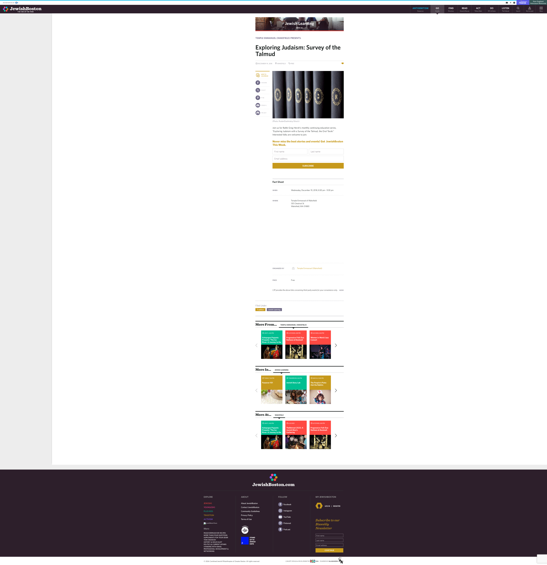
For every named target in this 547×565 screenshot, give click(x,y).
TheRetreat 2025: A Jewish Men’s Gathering (294, 430)
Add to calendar (264, 75)
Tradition (260, 310)
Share (264, 82)
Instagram (287, 511)
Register (336, 506)
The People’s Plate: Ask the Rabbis (319, 384)
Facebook (287, 504)
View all (299, 28)
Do (492, 9)
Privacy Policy (247, 515)
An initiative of (8, 3)
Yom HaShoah (210, 540)
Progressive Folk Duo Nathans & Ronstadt (295, 338)
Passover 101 (267, 383)
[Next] (335, 345)
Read (464, 9)
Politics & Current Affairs (215, 544)
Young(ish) (209, 507)
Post (263, 90)
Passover (208, 533)
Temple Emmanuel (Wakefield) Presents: (278, 38)
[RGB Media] (314, 561)
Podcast (286, 529)
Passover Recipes (219, 533)
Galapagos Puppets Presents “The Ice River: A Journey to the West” (271, 341)
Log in (327, 506)
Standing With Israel (213, 547)
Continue (329, 550)
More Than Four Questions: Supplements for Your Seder (216, 536)
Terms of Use (246, 519)
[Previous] (257, 345)
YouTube (287, 517)
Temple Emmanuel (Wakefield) (309, 268)
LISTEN (505, 9)
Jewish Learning (299, 23)
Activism (208, 519)
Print (264, 113)
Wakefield (279, 415)
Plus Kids (208, 511)
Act (478, 9)
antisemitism (420, 9)
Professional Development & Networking (216, 550)
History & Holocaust (213, 542)
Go (437, 9)
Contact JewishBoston (250, 507)
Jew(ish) (208, 503)
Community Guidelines (250, 511)
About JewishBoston (249, 503)
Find (451, 9)
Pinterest (287, 523)
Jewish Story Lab (293, 383)
